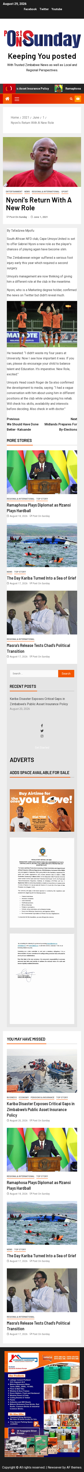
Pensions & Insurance (42, 1097)
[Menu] (17, 99)
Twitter (44, 9)
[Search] (71, 99)
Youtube (57, 9)
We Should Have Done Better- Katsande (22, 424)
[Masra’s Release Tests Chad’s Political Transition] (42, 612)
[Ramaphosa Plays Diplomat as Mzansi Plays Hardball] (42, 472)
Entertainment (14, 192)
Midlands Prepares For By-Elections (61, 424)
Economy (24, 1097)
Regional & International (45, 192)
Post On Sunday (18, 217)
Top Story (42, 499)
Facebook (30, 9)
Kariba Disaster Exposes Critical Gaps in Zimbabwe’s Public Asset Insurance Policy (41, 1109)
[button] (17, 99)
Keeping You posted (42, 55)
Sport (64, 192)
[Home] (7, 99)
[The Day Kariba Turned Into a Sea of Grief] (42, 545)
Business (12, 1097)
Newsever (55, 1467)
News (27, 192)
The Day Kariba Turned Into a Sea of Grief (41, 577)
